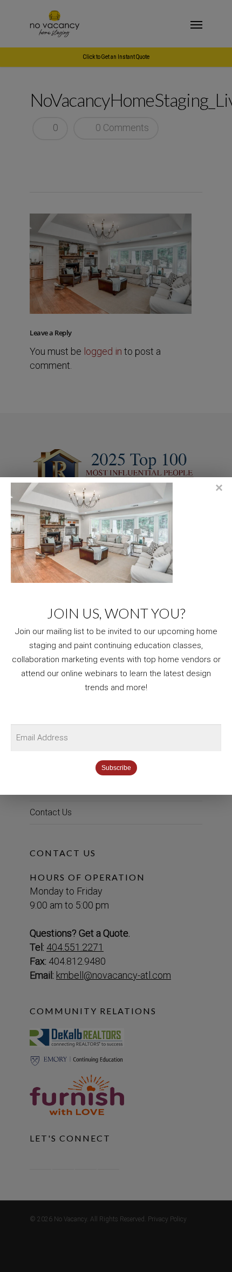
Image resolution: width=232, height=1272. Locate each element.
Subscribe (116, 768)
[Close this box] (218, 488)
